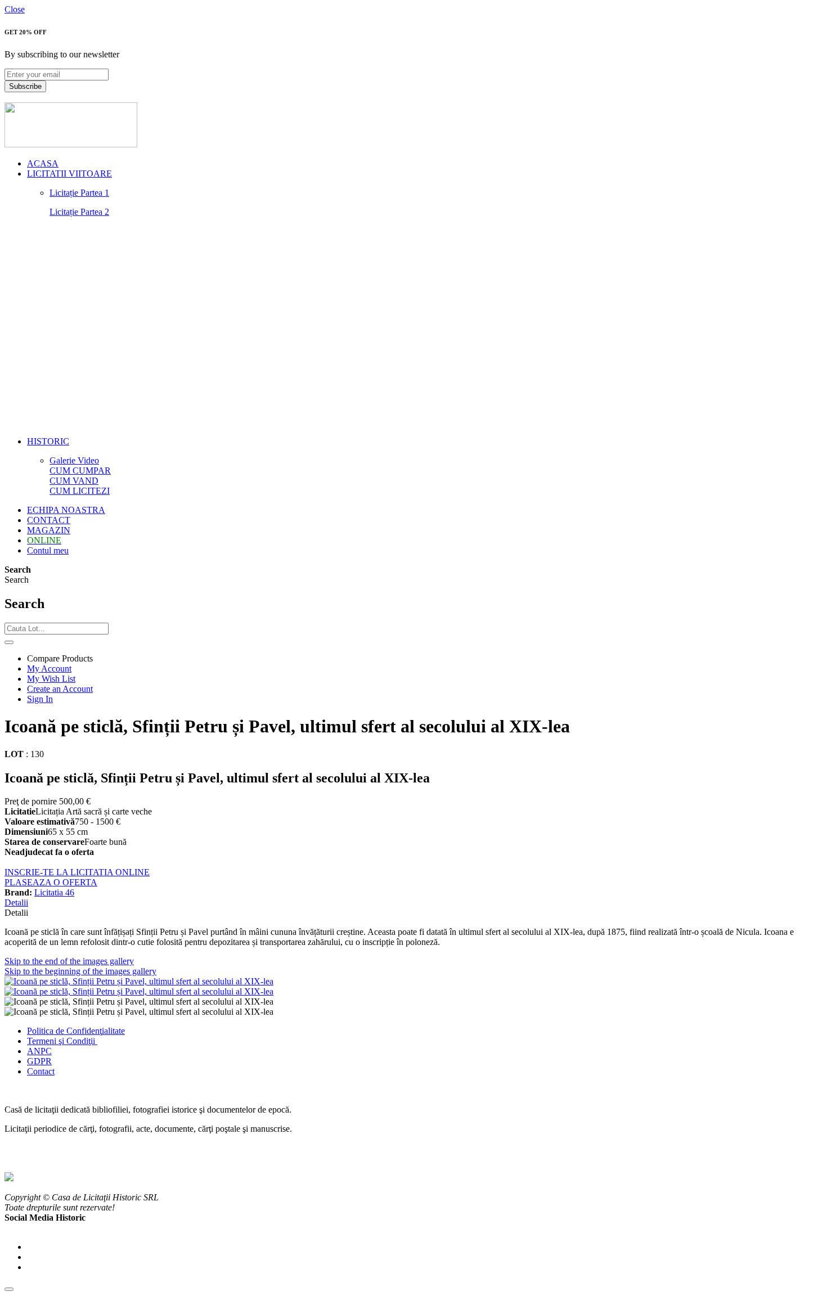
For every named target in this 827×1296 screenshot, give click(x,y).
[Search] (9, 642)
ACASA (43, 163)
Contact (41, 1071)
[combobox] (57, 628)
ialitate (113, 1031)
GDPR (39, 1061)
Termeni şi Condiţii (62, 1041)
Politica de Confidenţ (64, 1031)
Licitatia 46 (54, 892)
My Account (49, 668)
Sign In (40, 699)
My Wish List (51, 678)
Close (15, 9)
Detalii (16, 902)
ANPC (39, 1051)
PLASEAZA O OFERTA (51, 882)
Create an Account (60, 689)
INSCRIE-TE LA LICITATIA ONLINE (77, 872)
